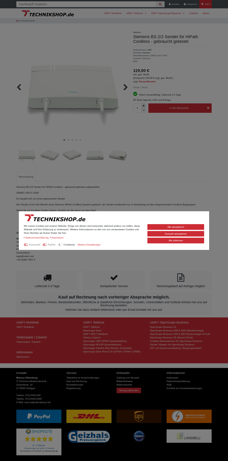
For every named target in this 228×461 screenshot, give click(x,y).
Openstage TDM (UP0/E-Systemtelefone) (105, 341)
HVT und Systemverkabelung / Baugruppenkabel (175, 348)
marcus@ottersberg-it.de (37, 402)
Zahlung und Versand (128, 377)
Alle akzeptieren (175, 226)
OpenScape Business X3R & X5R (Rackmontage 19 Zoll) (180, 334)
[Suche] (160, 4)
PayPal (51, 244)
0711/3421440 (33, 395)
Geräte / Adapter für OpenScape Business (172, 344)
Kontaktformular (74, 384)
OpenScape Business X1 (163, 327)
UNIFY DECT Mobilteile (95, 334)
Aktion (206, 13)
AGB (169, 384)
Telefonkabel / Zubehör (28, 342)
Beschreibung (26, 176)
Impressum (172, 377)
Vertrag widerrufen (129, 390)
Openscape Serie (92, 330)
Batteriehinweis (125, 381)
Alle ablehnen (176, 240)
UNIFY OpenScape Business (166, 13)
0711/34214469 (33, 398)
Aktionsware (22, 356)
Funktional (69, 244)
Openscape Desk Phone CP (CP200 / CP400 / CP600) (112, 351)
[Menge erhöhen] (143, 105)
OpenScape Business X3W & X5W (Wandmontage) (177, 330)
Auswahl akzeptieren (176, 233)
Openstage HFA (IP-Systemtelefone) (102, 344)
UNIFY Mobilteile (113, 13)
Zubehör (193, 13)
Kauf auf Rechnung (76, 381)
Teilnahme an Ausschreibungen (82, 377)
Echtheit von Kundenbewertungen (184, 388)
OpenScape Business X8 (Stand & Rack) (171, 337)
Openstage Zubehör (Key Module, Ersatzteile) (107, 348)
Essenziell (34, 244)
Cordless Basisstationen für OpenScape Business (176, 341)
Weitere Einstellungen (89, 244)
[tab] (26, 177)
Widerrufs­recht (124, 384)
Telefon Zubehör (91, 337)
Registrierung (73, 388)
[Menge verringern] (143, 110)
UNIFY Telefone (135, 13)
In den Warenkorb (179, 108)
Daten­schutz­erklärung (178, 381)
